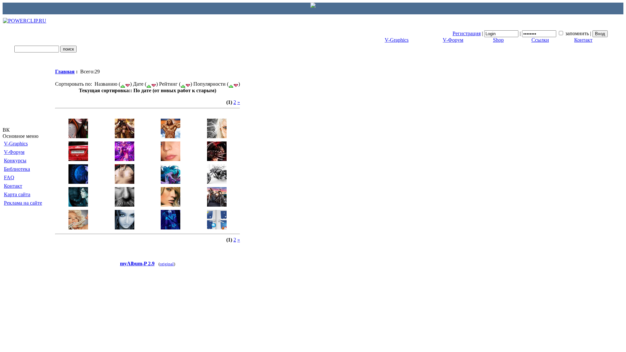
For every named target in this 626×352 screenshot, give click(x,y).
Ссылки (540, 40)
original (167, 263)
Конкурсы (15, 160)
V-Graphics (397, 40)
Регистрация (467, 33)
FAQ (9, 177)
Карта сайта (17, 194)
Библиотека (17, 169)
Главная (65, 71)
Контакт (583, 40)
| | (522, 33)
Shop (498, 40)
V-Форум (453, 40)
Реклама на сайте (23, 203)
